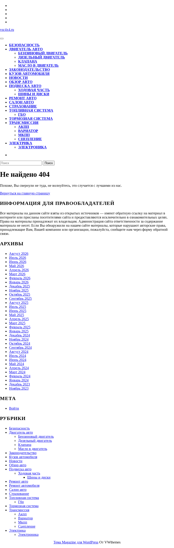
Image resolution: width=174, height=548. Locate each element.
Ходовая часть (34, 90)
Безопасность (24, 45)
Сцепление (30, 139)
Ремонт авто (22, 98)
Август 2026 (18, 254)
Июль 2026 (17, 258)
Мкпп (24, 135)
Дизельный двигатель (41, 57)
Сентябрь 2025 (20, 298)
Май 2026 (16, 266)
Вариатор (28, 131)
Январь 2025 (19, 331)
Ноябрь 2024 (19, 339)
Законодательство (29, 69)
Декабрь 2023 (19, 384)
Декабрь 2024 (19, 335)
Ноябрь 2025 (19, 290)
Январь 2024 (19, 380)
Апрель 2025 (19, 319)
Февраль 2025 (19, 327)
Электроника (32, 147)
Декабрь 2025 (19, 286)
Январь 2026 (19, 282)
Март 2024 (17, 372)
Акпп (23, 127)
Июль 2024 (17, 356)
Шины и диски (33, 94)
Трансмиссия (24, 123)
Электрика (20, 143)
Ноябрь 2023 (19, 388)
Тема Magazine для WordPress (75, 542)
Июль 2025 (17, 307)
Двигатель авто (26, 49)
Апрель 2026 (19, 270)
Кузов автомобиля (29, 74)
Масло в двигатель (38, 65)
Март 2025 (17, 323)
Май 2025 (16, 315)
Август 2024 (18, 352)
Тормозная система (31, 118)
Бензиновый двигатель (43, 53)
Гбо (22, 114)
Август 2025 (18, 303)
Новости (18, 78)
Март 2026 (17, 274)
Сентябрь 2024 (20, 347)
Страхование (23, 106)
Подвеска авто (25, 86)
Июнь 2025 (17, 311)
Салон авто (21, 102)
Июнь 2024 (17, 360)
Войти (14, 408)
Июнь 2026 (17, 262)
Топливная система (31, 110)
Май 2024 (16, 364)
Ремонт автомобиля (24, 485)
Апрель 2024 (19, 368)
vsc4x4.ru (7, 30)
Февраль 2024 (19, 376)
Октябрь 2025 (19, 294)
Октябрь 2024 (19, 343)
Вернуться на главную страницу (25, 193)
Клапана (27, 61)
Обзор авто (20, 82)
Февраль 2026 (19, 278)
